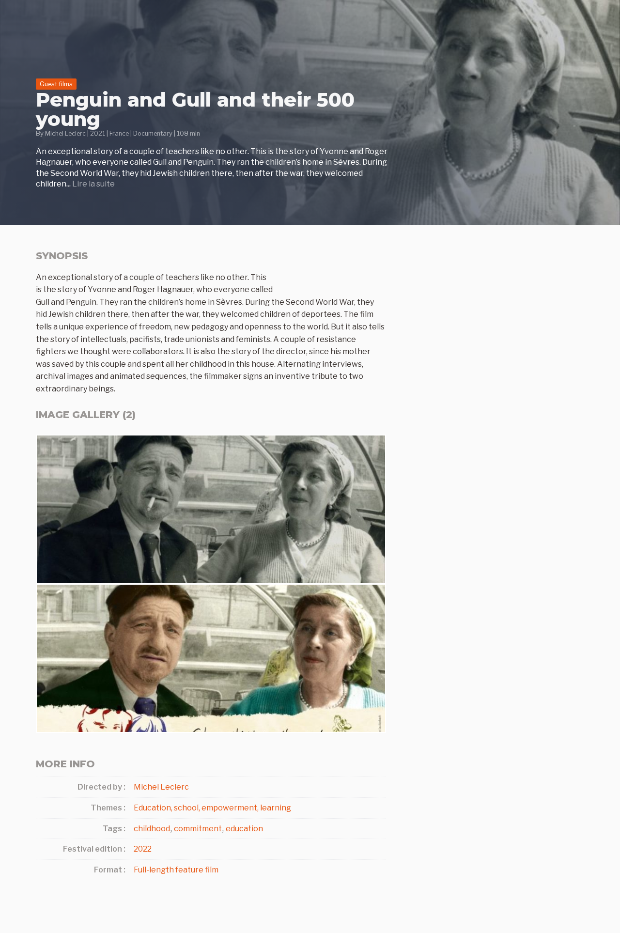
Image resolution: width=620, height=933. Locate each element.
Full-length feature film (176, 869)
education (244, 828)
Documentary (152, 133)
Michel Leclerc (65, 133)
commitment (198, 828)
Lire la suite (93, 183)
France (119, 133)
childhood (152, 828)
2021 (97, 133)
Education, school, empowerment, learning (212, 807)
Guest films (56, 84)
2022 (143, 849)
